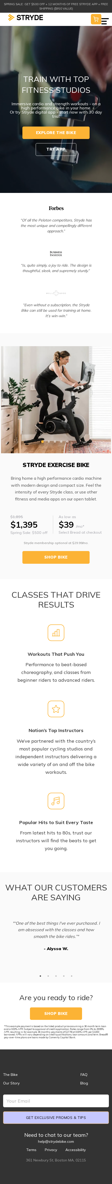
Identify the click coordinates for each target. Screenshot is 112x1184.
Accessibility (75, 1149)
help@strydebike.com (56, 1141)
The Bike (10, 1074)
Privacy (51, 1149)
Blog (84, 1083)
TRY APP (56, 149)
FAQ (84, 1074)
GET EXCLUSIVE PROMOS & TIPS (56, 1117)
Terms (31, 1149)
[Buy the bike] (96, 19)
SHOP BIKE (56, 557)
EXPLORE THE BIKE (56, 132)
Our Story (11, 1083)
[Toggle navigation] (105, 18)
